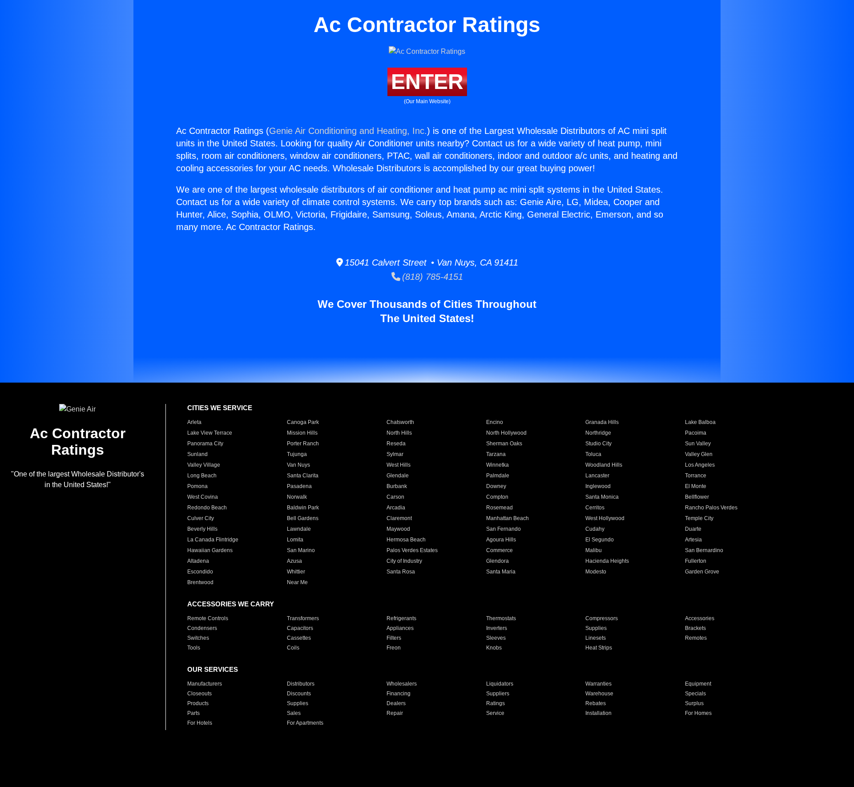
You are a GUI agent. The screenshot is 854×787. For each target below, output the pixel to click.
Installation (598, 713)
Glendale (398, 475)
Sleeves (496, 638)
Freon (394, 648)
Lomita (295, 540)
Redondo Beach (207, 507)
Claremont (399, 518)
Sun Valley (698, 443)
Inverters (496, 628)
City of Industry (404, 561)
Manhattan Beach (507, 518)
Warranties (598, 684)
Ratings (495, 703)
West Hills (399, 465)
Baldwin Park (303, 507)
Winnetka (497, 465)
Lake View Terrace (209, 433)
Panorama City (205, 443)
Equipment (698, 684)
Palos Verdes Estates (412, 550)
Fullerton (695, 561)
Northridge (598, 433)
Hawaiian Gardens (210, 550)
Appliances (400, 628)
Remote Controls (207, 618)
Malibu (593, 550)
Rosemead (499, 507)
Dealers (396, 703)
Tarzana (496, 454)
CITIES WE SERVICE (219, 408)
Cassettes (299, 638)
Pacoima (695, 433)
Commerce (499, 550)
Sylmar (395, 454)
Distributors (300, 684)
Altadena (198, 561)
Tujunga (297, 454)
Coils (293, 648)
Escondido (200, 572)
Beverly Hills (202, 529)
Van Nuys (298, 465)
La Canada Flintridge (212, 540)
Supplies (596, 628)
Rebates (595, 703)
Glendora (497, 561)
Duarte (693, 529)
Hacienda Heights (607, 561)
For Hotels (199, 723)
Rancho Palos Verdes (711, 507)
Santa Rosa (401, 572)
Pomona (197, 486)
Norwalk (297, 497)
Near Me (297, 582)
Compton (497, 497)
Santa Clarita (302, 475)
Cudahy (594, 529)
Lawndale (299, 529)
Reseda (396, 443)
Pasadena (299, 486)
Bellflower (697, 497)
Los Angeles (700, 465)
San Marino (301, 550)
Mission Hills (302, 433)
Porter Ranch (303, 443)
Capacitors (300, 628)
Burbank (397, 486)
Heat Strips (598, 648)
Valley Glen (699, 454)
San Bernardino (704, 550)
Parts (193, 713)
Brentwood (200, 582)
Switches (198, 638)
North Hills (399, 433)
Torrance (695, 475)
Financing (399, 693)
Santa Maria (501, 572)
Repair (395, 713)
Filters (394, 638)
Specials (695, 693)
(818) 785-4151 (431, 277)
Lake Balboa (700, 422)
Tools (193, 648)
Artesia (693, 540)
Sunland (197, 454)
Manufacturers (204, 684)
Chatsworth (400, 422)
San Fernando (503, 529)
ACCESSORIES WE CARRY (230, 604)
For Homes (698, 713)
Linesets (595, 638)
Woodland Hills (603, 465)
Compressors (601, 618)
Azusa (294, 561)
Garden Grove (702, 572)
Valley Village (203, 465)
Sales (294, 713)
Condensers (202, 628)
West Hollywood (604, 518)
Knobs (494, 648)
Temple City (699, 518)
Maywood (398, 529)
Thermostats (501, 618)
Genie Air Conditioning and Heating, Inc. (348, 131)
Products (198, 703)
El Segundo (599, 540)
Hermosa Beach (406, 540)
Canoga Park (303, 422)
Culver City (200, 518)
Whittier (296, 572)
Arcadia (396, 507)
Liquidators (499, 684)
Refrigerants (401, 618)
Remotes (696, 638)
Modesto (595, 572)
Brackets (695, 628)
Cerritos (594, 507)
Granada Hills (602, 422)
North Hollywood (506, 433)
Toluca (593, 454)
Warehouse (599, 693)
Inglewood (598, 486)
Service (495, 713)
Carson (395, 497)
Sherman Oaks (504, 443)
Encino (494, 422)
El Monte (695, 486)
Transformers (303, 618)
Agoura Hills (501, 540)
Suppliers (497, 693)
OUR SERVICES (212, 669)
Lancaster (597, 475)
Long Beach (202, 475)
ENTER (427, 81)
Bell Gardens (302, 518)
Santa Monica (602, 497)
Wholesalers (402, 684)
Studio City (598, 443)
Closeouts (199, 693)
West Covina (202, 497)
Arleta (194, 422)
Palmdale (497, 475)
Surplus (694, 703)
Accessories (699, 618)
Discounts (299, 693)
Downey (496, 486)
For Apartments (305, 723)
